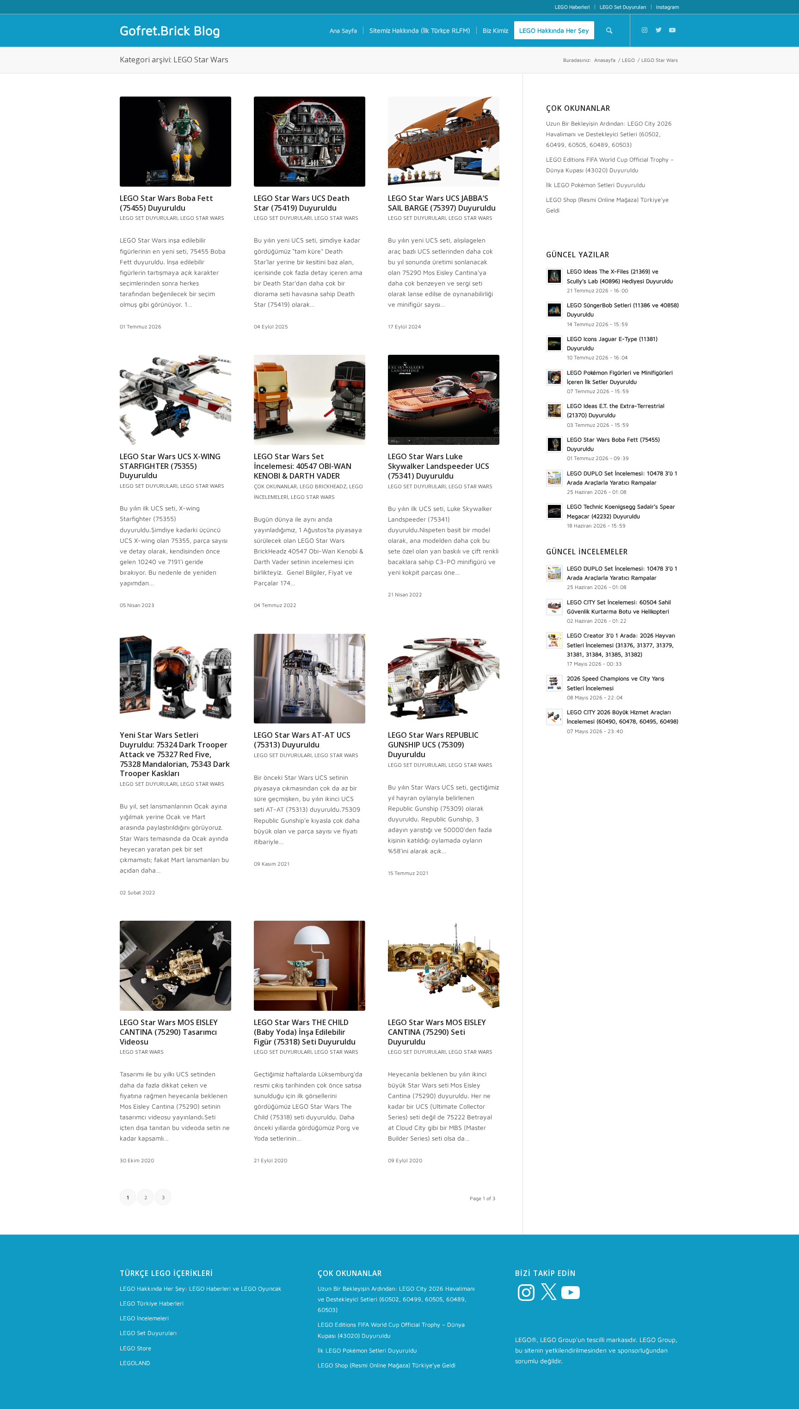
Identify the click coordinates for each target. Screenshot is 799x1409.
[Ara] (609, 30)
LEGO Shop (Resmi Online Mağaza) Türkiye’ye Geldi (607, 205)
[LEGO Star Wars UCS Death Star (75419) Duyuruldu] (309, 142)
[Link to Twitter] (658, 30)
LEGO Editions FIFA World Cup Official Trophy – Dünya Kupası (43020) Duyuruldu (610, 165)
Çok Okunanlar (275, 486)
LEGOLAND (135, 1362)
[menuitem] (572, 7)
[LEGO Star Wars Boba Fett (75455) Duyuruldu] (175, 142)
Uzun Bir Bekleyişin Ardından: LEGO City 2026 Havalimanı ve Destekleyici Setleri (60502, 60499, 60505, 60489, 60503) (609, 134)
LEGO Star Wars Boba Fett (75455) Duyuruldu (166, 203)
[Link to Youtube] (672, 30)
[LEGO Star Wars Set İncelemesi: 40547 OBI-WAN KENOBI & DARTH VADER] (309, 400)
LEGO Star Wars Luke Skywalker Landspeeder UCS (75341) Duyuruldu (438, 466)
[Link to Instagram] (644, 30)
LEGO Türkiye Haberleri (152, 1303)
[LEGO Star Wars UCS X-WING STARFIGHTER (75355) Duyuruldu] (175, 400)
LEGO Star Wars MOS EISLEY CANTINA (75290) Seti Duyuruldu (437, 1032)
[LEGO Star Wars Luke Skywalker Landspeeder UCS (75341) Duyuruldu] (443, 400)
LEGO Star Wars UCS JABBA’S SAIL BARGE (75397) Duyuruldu (442, 203)
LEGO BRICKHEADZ (323, 486)
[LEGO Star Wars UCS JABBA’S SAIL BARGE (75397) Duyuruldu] (443, 142)
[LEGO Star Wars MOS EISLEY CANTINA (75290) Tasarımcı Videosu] (175, 966)
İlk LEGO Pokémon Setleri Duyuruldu (595, 184)
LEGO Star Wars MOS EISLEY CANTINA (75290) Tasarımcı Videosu (169, 1032)
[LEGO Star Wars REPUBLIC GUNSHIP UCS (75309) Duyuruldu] (443, 679)
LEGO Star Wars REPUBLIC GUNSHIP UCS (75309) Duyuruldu (433, 744)
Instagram (667, 7)
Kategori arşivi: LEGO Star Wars (174, 60)
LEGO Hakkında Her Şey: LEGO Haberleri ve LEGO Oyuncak (201, 1288)
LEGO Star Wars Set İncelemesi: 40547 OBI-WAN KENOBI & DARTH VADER (302, 466)
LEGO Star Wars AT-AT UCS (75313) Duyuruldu (302, 740)
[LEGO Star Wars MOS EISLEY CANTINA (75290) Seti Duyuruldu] (443, 966)
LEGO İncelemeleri (144, 1318)
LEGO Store (135, 1348)
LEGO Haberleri (572, 7)
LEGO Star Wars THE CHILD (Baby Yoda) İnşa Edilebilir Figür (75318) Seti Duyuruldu (305, 1032)
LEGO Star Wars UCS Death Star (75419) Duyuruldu (302, 203)
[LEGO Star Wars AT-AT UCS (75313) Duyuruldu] (309, 679)
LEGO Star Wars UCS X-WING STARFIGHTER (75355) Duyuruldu (170, 466)
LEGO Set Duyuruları (623, 7)
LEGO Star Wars (202, 217)
